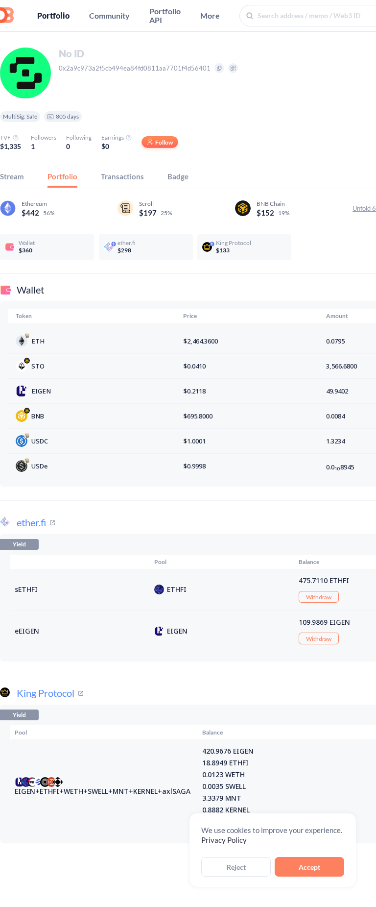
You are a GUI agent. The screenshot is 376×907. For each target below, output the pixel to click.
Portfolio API (165, 16)
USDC (39, 441)
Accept (309, 867)
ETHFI (177, 589)
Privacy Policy (224, 839)
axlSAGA (176, 791)
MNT (121, 791)
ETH (38, 341)
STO (38, 366)
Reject (236, 867)
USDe (39, 466)
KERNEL (145, 791)
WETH (73, 791)
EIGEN (41, 391)
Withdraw (318, 597)
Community (109, 15)
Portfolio (53, 15)
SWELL (98, 791)
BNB (37, 416)
